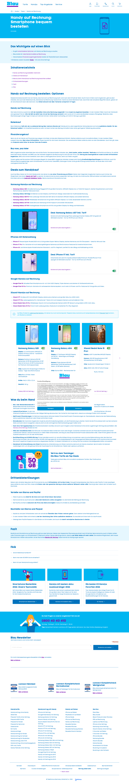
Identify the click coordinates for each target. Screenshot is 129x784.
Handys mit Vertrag (51, 537)
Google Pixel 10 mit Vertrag (47, 752)
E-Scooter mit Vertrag (100, 733)
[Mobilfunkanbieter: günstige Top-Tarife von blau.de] (12, 11)
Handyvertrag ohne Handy (20, 712)
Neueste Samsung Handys (74, 729)
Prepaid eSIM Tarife (17, 719)
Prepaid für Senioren (18, 724)
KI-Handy (100, 602)
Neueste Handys (70, 724)
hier (43, 657)
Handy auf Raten (71, 709)
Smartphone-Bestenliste (27, 602)
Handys (34, 4)
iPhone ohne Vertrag (100, 724)
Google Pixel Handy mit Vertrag (48, 715)
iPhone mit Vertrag (44, 712)
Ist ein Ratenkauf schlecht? (22, 553)
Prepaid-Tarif (104, 313)
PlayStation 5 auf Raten (73, 715)
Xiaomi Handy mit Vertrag (46, 719)
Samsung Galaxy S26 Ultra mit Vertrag (50, 740)
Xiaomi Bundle (98, 741)
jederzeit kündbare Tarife (33, 178)
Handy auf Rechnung (72, 722)
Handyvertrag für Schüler (19, 736)
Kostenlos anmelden (105, 647)
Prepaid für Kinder (17, 722)
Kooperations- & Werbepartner (62, 769)
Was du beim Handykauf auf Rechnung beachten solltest (32, 78)
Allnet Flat (14, 715)
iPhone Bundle (97, 736)
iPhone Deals (69, 717)
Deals (32, 60)
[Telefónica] (78, 779)
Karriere (23, 769)
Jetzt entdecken (56, 468)
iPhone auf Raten (71, 712)
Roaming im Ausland (100, 748)
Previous (9, 358)
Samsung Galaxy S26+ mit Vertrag (49, 745)
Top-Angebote (46, 4)
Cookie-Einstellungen (39, 769)
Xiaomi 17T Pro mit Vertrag (47, 728)
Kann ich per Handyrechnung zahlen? (25, 562)
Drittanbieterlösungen (20, 81)
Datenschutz (92, 766)
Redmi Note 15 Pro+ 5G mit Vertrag (95, 391)
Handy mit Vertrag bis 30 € (47, 754)
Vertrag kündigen (103, 769)
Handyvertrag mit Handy (47, 709)
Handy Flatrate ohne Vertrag (20, 748)
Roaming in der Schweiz (101, 750)
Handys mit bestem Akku (63, 602)
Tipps (23, 11)
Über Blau (96, 712)
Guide (17, 11)
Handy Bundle (97, 743)
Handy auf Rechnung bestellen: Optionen (26, 73)
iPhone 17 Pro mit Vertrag (46, 733)
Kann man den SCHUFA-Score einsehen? (26, 557)
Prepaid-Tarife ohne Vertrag (20, 717)
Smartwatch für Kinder (100, 745)
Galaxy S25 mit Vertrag (26, 391)
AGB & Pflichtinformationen (50, 766)
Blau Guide (96, 715)
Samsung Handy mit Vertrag (47, 717)
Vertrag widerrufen (84, 769)
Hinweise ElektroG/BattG (73, 766)
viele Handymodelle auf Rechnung (34, 54)
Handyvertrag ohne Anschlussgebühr (23, 743)
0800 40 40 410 (54, 621)
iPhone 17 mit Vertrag (45, 731)
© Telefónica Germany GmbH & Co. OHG (59, 779)
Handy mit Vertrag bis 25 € (47, 757)
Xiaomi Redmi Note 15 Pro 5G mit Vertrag (49, 723)
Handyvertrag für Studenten (20, 738)
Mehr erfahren (15, 660)
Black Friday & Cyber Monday (102, 717)
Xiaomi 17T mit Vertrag (45, 726)
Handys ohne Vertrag (20, 428)
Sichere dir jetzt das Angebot (60, 228)
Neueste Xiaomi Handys (73, 731)
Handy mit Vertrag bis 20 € (47, 759)
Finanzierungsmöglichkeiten (32, 57)
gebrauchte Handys (36, 313)
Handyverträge (16, 731)
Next (120, 358)
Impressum (32, 766)
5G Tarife (14, 729)
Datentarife (14, 726)
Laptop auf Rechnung (100, 722)
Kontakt (19, 766)
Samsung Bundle (98, 738)
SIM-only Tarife (16, 745)
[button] (25, 4)
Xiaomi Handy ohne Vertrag (102, 729)
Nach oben (65, 771)
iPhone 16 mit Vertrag (45, 738)
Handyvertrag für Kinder (19, 733)
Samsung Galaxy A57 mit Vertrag (49, 747)
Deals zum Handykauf (20, 76)
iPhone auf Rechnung (72, 719)
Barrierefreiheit (107, 766)
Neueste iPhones (70, 726)
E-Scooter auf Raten (99, 731)
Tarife (25, 4)
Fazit (14, 84)
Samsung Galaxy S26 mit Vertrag (49, 743)
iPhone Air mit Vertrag (45, 735)
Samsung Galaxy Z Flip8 (46, 750)
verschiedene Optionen (26, 51)
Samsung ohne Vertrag (100, 726)
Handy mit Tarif (31, 176)
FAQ (14, 87)
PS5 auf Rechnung (99, 719)
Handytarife (15, 709)
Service (59, 4)
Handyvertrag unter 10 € (19, 741)
